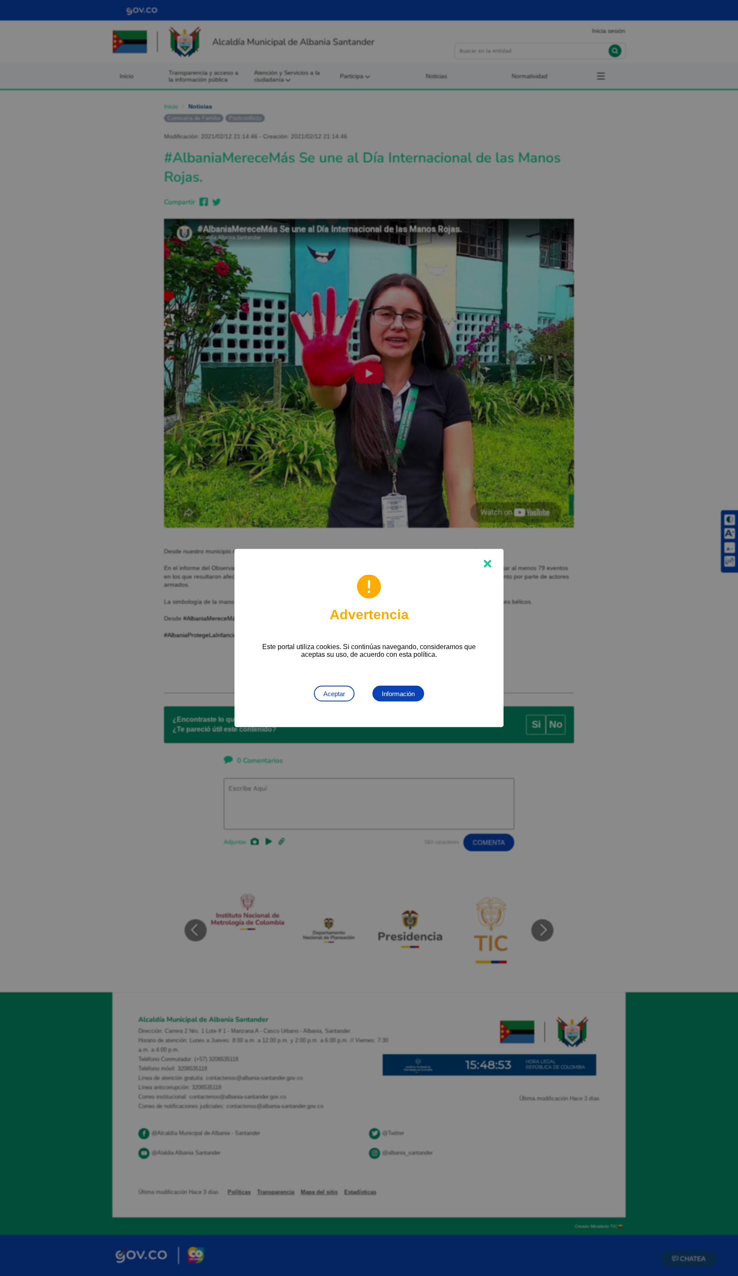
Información (398, 693)
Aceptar (334, 693)
